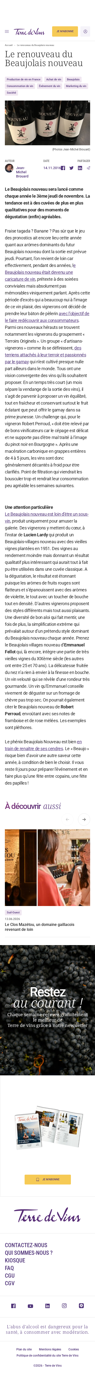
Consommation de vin (20, 86)
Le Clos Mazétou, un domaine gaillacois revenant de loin (39, 927)
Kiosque (15, 1260)
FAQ (9, 1268)
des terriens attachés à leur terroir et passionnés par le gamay (45, 354)
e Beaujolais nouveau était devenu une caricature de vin (40, 272)
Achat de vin (53, 79)
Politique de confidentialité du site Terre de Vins (47, 1355)
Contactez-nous (26, 1245)
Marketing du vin (76, 86)
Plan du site (24, 1349)
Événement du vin (49, 86)
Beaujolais (73, 79)
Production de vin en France (23, 79)
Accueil (8, 45)
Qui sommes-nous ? (29, 1253)
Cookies (73, 1349)
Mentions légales (50, 1349)
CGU (10, 1275)
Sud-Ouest (13, 912)
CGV (10, 1283)
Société (11, 92)
